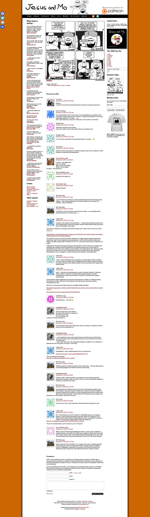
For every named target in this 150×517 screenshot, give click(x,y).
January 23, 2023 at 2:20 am (64, 375)
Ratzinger (67, 85)
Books (66, 16)
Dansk (84, 16)
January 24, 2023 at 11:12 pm (65, 441)
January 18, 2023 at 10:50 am (65, 101)
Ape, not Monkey (31, 188)
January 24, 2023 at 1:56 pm (64, 412)
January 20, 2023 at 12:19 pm (65, 297)
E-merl (28, 192)
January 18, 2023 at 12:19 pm (65, 125)
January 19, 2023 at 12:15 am (65, 220)
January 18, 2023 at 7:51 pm (64, 197)
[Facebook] (2, 13)
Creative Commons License (84, 501)
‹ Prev (50, 76)
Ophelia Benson (31, 44)
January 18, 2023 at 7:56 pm (64, 209)
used (109, 60)
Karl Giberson (31, 180)
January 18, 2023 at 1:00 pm (64, 160)
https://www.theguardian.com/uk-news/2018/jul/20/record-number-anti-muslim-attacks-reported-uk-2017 (74, 288)
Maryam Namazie (31, 117)
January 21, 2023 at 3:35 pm (64, 323)
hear (109, 59)
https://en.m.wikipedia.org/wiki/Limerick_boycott (60, 358)
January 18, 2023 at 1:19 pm (64, 174)
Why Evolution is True (32, 206)
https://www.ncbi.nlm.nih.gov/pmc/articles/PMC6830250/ (63, 292)
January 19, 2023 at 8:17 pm (64, 270)
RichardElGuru (60, 158)
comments (49, 491)
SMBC (28, 194)
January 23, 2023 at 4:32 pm (64, 400)
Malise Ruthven (31, 77)
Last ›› (73, 76)
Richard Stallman (32, 160)
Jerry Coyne (110, 26)
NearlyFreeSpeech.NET (82, 507)
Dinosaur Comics (31, 190)
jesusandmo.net (84, 504)
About (36, 16)
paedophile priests (56, 85)
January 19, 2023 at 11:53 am (65, 257)
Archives (75, 16)
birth (109, 54)
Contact (45, 16)
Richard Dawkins (31, 38)
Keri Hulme (30, 71)
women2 (110, 55)
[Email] (2, 22)
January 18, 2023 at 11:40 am (65, 112)
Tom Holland (30, 122)
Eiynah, (31, 174)
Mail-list (56, 16)
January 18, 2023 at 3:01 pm (64, 185)
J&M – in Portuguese (32, 193)
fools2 (110, 66)
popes (49, 80)
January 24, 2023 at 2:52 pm (64, 429)
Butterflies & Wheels (32, 201)
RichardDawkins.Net (32, 203)
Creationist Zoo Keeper (33, 189)
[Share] (2, 27)
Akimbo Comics (31, 186)
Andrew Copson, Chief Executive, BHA (33, 128)
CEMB (28, 202)
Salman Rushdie (31, 33)
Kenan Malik (30, 55)
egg (109, 58)
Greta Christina (31, 65)
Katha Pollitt (30, 134)
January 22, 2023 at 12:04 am (65, 334)
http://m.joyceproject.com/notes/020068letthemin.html (72, 354)
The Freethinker (31, 205)
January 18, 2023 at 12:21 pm (65, 136)
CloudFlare (82, 509)
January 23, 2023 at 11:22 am (65, 386)
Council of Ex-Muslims (33, 167)
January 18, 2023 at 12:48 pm (65, 148)
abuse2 (110, 56)
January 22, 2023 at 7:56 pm (64, 363)
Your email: (110, 104)
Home (29, 16)
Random (64, 76)
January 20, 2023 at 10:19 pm (65, 309)
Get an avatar (77, 472)
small (109, 63)
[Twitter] (2, 18)
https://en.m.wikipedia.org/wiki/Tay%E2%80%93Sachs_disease (65, 421)
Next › (69, 76)
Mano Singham (31, 108)
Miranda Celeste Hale (33, 113)
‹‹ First (46, 76)
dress (109, 62)
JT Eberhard (30, 101)
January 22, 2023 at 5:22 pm (64, 348)
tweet (109, 64)
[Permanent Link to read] (115, 93)
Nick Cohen (30, 148)
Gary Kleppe (59, 184)
